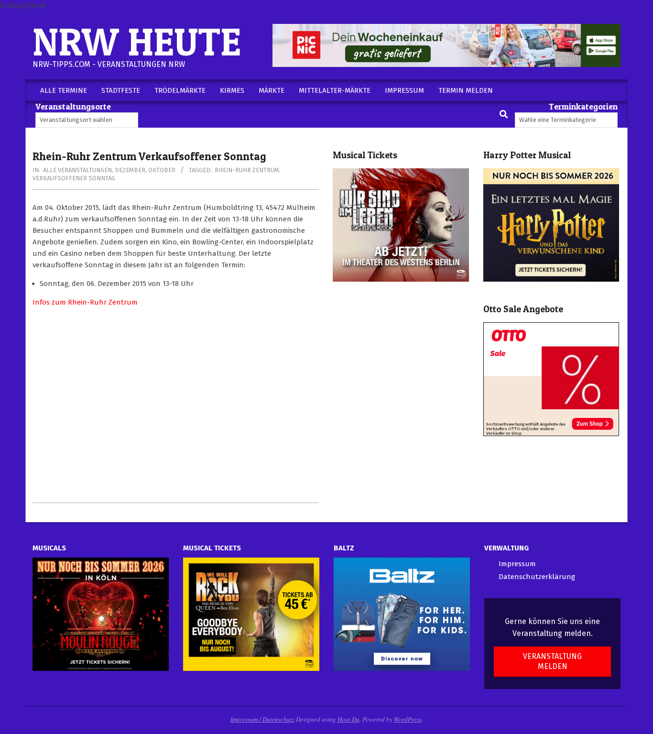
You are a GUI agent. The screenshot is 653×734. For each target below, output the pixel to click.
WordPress (408, 719)
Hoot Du (348, 719)
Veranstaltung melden (552, 661)
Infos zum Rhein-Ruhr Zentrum (85, 302)
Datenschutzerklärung (537, 576)
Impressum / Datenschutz (262, 719)
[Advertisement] (176, 405)
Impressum (517, 563)
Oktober (161, 170)
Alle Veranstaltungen (77, 170)
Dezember (130, 170)
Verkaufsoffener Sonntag (74, 178)
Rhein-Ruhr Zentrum (247, 170)
